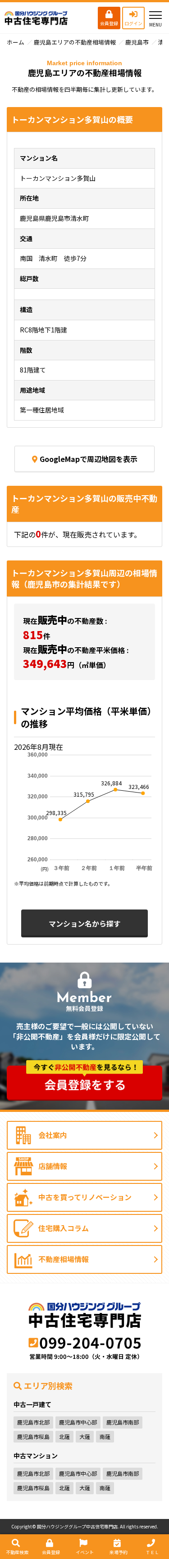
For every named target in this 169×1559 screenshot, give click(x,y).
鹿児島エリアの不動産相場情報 (75, 42)
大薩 (84, 1436)
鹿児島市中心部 (78, 1422)
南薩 (105, 1436)
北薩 (64, 1436)
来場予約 (119, 1552)
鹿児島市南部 (122, 1422)
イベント (85, 1552)
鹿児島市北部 (33, 1422)
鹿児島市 (137, 42)
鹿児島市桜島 (33, 1436)
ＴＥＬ (152, 1552)
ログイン (133, 23)
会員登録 (109, 23)
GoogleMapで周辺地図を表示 (88, 458)
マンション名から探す (85, 923)
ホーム (15, 42)
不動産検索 (17, 1552)
